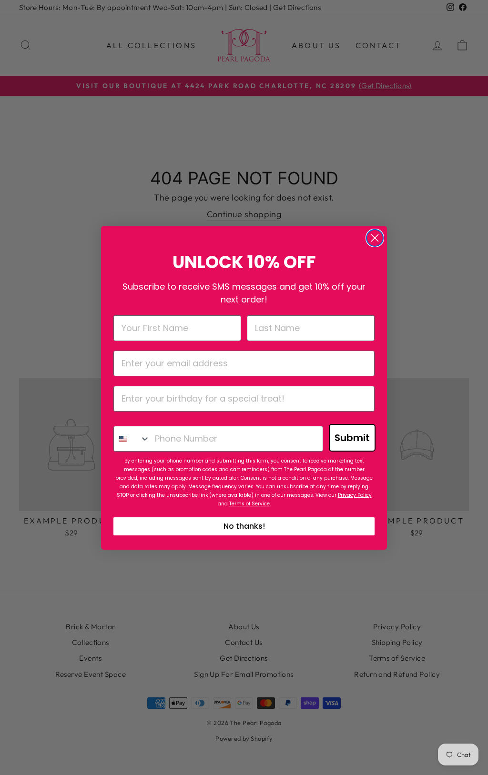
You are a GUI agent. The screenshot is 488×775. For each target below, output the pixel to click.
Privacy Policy (355, 495)
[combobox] (132, 438)
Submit (352, 437)
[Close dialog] (374, 238)
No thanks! (244, 526)
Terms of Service (249, 503)
